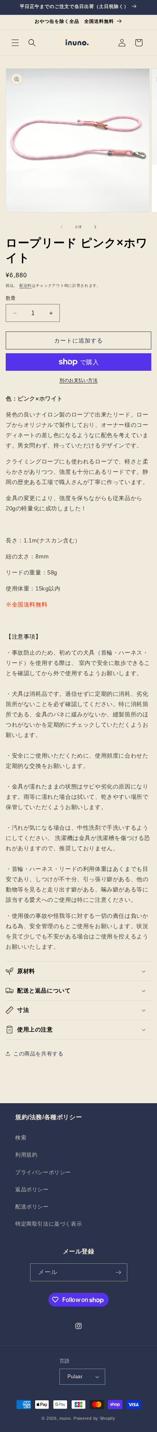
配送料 (25, 285)
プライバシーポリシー (43, 1172)
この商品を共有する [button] (38, 1054)
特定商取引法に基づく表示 (48, 1224)
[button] (15, 42)
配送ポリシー (32, 1207)
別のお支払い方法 (78, 380)
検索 (20, 1137)
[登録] (118, 1272)
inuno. (65, 1418)
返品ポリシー (32, 1189)
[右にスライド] (95, 227)
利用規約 (26, 1155)
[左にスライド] (61, 227)
